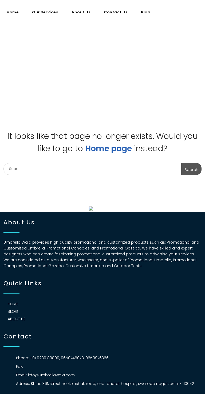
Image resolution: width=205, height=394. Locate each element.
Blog (145, 12)
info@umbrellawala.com (51, 375)
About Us (81, 12)
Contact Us (116, 12)
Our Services (45, 12)
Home (13, 12)
